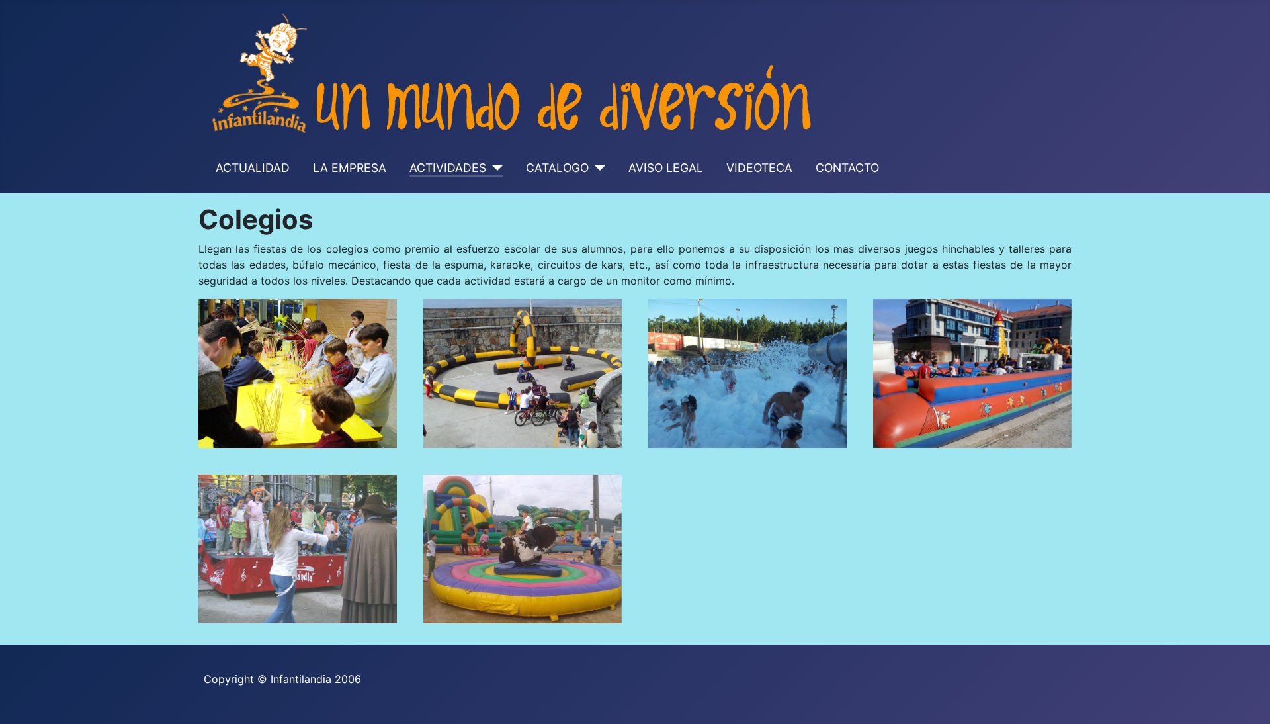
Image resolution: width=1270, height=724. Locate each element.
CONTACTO (847, 168)
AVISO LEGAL (665, 168)
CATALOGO (557, 168)
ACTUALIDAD (253, 168)
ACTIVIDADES (447, 168)
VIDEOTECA (759, 168)
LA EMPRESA (349, 168)
